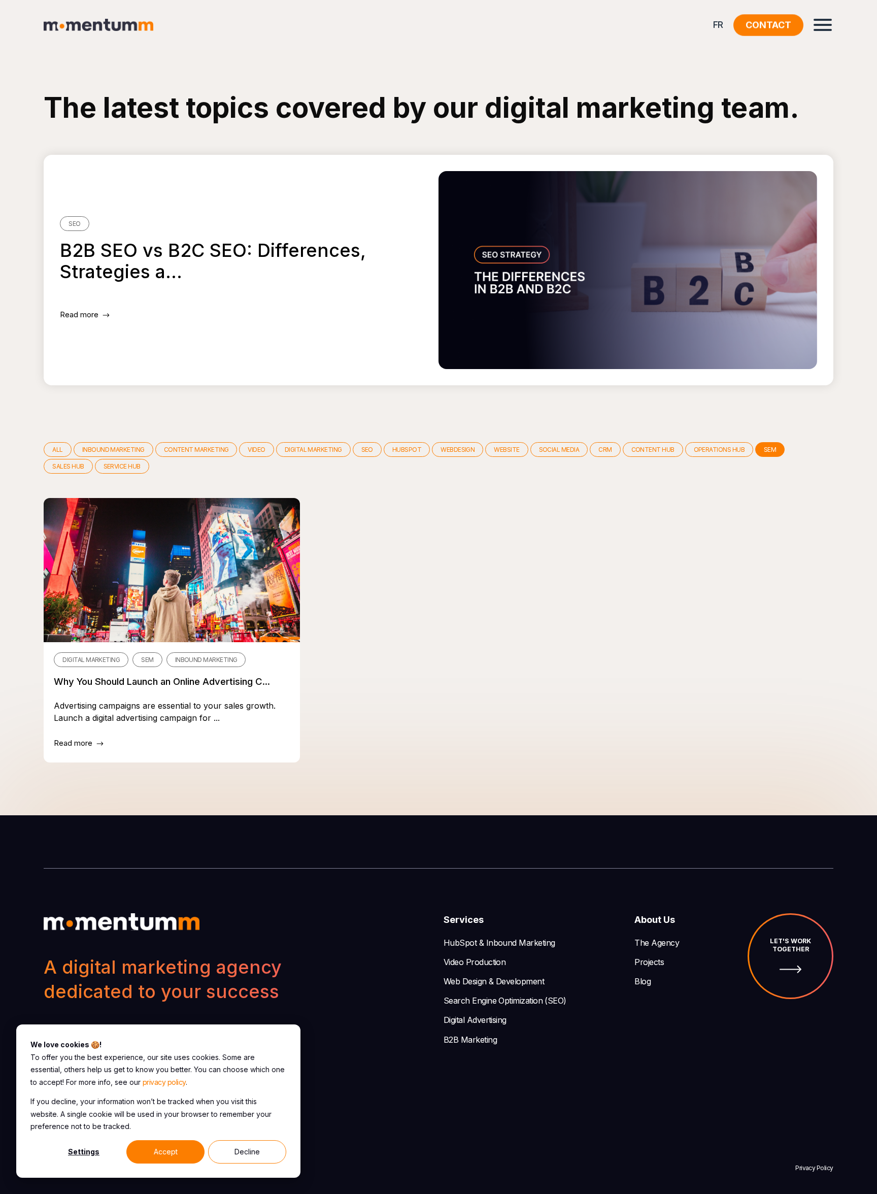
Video (256, 449)
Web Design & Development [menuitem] (494, 981)
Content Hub (652, 449)
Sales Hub (68, 466)
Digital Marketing (313, 449)
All (57, 449)
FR (718, 24)
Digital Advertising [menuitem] (475, 1020)
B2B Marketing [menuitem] (470, 1040)
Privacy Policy (814, 1168)
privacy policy (164, 1082)
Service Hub (122, 466)
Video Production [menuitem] (474, 962)
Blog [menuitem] (642, 981)
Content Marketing (196, 449)
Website (506, 449)
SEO (367, 449)
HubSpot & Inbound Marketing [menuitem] (499, 943)
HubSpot (406, 449)
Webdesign (458, 449)
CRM (605, 449)
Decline (247, 1151)
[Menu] (823, 25)
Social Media (559, 449)
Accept (166, 1151)
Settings (83, 1151)
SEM (770, 449)
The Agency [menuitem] (656, 943)
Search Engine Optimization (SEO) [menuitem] (505, 1001)
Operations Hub (719, 449)
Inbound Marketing (113, 449)
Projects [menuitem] (649, 962)
